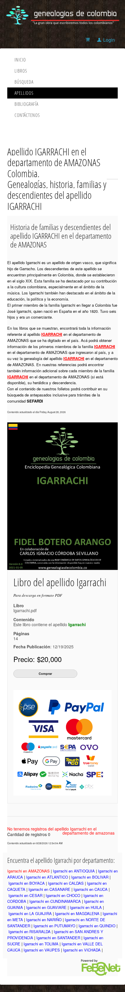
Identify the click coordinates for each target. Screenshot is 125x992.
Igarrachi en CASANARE (49, 889)
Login (109, 39)
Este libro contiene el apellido (49, 624)
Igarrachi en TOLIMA (41, 944)
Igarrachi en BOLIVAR (89, 877)
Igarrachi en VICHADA (82, 950)
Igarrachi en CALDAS (66, 883)
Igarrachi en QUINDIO (96, 925)
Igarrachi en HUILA (86, 907)
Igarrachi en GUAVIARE (46, 907)
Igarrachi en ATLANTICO (47, 877)
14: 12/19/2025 (43, 642)
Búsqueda (24, 82)
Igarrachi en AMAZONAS (28, 871)
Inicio (20, 60)
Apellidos (24, 93)
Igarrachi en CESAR (25, 895)
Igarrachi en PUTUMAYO (54, 925)
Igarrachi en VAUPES (42, 950)
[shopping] (88, 39)
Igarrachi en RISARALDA (29, 931)
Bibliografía (26, 104)
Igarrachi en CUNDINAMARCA (55, 901)
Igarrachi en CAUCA (91, 889)
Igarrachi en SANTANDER (58, 937)
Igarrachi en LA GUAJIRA (30, 913)
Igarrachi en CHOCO (63, 895)
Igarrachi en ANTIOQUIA (74, 871)
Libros (21, 71)
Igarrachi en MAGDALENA (77, 913)
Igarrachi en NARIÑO (44, 919)
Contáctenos (27, 115)
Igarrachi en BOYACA (26, 883)
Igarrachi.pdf (25, 610)
